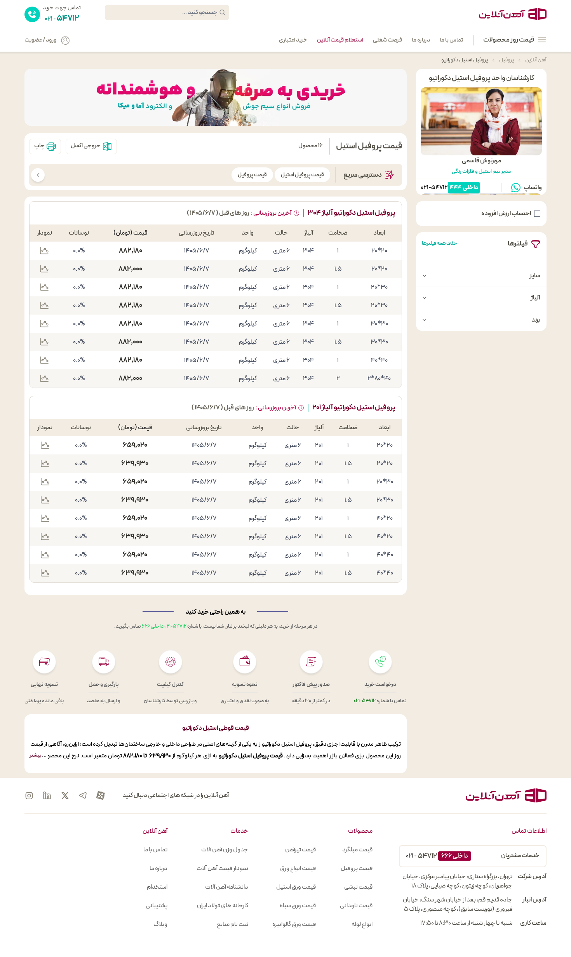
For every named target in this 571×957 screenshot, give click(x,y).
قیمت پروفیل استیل (302, 175)
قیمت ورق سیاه (298, 905)
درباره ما (421, 40)
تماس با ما (451, 40)
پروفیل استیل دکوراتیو (464, 60)
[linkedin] (47, 795)
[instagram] (29, 795)
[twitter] (65, 795)
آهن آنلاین (535, 60)
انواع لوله (362, 924)
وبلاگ (160, 924)
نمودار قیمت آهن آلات (222, 868)
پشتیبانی (156, 905)
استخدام (157, 887)
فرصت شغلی (387, 40)
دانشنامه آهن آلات (226, 887)
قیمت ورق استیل (296, 887)
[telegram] (82, 795)
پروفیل (506, 60)
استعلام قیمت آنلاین (340, 40)
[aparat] (100, 795)
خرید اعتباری (293, 40)
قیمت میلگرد (357, 849)
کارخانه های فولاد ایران (222, 905)
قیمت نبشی (358, 887)
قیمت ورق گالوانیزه (294, 924)
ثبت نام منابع (232, 924)
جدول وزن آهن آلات (224, 849)
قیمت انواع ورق (298, 868)
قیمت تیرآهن (300, 849)
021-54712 (434, 187)
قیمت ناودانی (356, 905)
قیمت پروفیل (252, 175)
